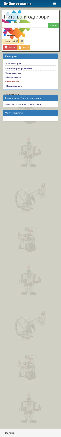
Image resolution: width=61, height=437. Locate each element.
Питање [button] (11, 47)
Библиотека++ (18, 3)
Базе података (13, 72)
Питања (10, 30)
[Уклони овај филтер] (16, 42)
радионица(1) (36, 103)
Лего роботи (12, 81)
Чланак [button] (25, 47)
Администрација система (19, 68)
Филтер (53, 25)
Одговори (11, 34)
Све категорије (13, 63)
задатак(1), (23, 103)
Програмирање (14, 85)
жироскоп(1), (11, 103)
